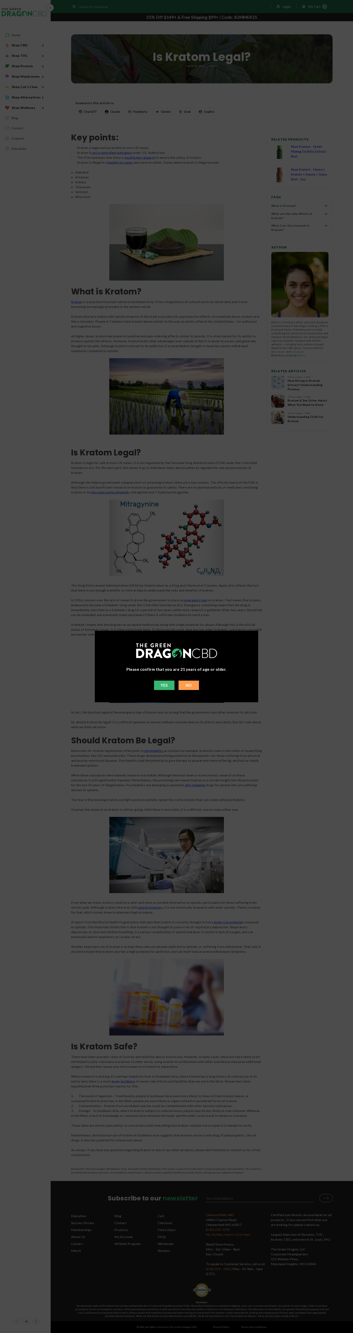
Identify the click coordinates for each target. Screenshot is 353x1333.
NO (189, 685)
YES (164, 685)
